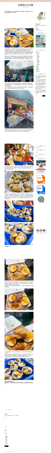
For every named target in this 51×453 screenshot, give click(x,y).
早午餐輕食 (38, 62)
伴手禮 (37, 65)
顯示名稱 (6, 427)
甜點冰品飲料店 (39, 64)
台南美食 (8, 409)
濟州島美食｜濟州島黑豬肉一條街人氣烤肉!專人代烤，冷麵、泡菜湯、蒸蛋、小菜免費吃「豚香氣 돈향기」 (41, 87)
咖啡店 (37, 63)
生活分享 (37, 70)
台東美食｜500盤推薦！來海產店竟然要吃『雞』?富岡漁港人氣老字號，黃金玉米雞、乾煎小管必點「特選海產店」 (41, 80)
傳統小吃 (11, 409)
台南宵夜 (38, 58)
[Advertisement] (19, 21)
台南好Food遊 (25, 5)
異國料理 (38, 57)
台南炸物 (38, 54)
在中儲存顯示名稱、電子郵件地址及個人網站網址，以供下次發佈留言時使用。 (6, 440)
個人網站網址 (6, 433)
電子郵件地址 (6, 430)
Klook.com (37, 147)
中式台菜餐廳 (38, 56)
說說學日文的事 (38, 71)
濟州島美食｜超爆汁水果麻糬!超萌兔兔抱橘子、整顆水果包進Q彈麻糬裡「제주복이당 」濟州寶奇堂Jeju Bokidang (41, 84)
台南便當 (38, 55)
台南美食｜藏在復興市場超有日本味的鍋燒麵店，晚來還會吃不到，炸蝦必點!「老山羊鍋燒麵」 (41, 77)
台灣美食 (37, 66)
